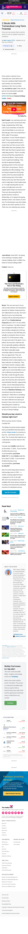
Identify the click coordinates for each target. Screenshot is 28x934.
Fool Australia (17, 842)
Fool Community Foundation (9, 884)
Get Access (5, 729)
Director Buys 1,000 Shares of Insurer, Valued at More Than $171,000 (17, 537)
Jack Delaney (21, 551)
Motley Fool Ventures (7, 881)
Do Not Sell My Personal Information (11, 913)
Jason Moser (4, 645)
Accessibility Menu (14, 1)
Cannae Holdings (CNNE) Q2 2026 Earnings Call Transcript (17, 514)
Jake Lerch (21, 526)
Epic (3, 846)
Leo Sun (20, 517)
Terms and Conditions (7, 910)
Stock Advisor (5, 844)
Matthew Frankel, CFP (11, 646)
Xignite (13, 817)
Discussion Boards (6, 865)
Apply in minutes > (14, 296)
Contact (4, 832)
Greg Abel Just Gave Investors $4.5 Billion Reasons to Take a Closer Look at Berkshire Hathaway (18, 546)
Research (4, 828)
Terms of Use (5, 894)
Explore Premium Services (17, 20)
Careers (4, 825)
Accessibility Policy (6, 904)
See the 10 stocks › (11, 492)
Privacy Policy (5, 898)
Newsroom (4, 830)
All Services (5, 842)
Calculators (4, 867)
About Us (4, 823)
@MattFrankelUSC (20, 636)
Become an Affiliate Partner (8, 886)
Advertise (4, 835)
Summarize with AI (9, 49)
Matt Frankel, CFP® (9, 40)
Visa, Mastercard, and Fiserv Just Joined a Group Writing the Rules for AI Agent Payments (17, 521)
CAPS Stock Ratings (7, 863)
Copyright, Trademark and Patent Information (13, 907)
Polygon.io (19, 817)
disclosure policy (5, 657)
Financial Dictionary (6, 870)
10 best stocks (11, 432)
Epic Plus (4, 849)
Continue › (10, 703)
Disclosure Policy (6, 901)
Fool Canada (17, 844)
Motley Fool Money (6, 856)
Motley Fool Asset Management (10, 877)
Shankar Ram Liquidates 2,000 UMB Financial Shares (18, 554)
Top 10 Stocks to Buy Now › (12, 7)
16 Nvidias (14, 676)
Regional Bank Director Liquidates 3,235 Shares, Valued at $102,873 (16, 530)
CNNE (4, 98)
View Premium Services (13, 793)
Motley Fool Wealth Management (10, 879)
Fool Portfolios (5, 851)
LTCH (4, 96)
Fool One (4, 853)
